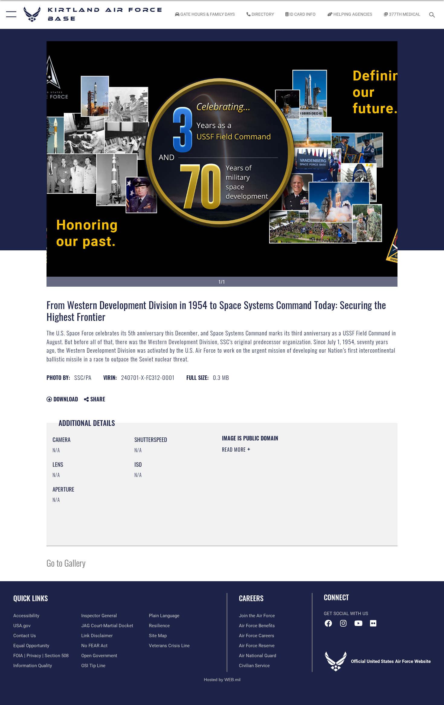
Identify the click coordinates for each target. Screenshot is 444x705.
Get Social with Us (346, 613)
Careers (251, 598)
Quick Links (30, 598)
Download (65, 399)
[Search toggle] (433, 14)
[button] (10, 14)
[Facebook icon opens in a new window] (328, 623)
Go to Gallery (66, 562)
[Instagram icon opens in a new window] (343, 623)
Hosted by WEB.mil (222, 679)
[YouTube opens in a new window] (358, 623)
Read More (234, 449)
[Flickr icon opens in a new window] (373, 623)
